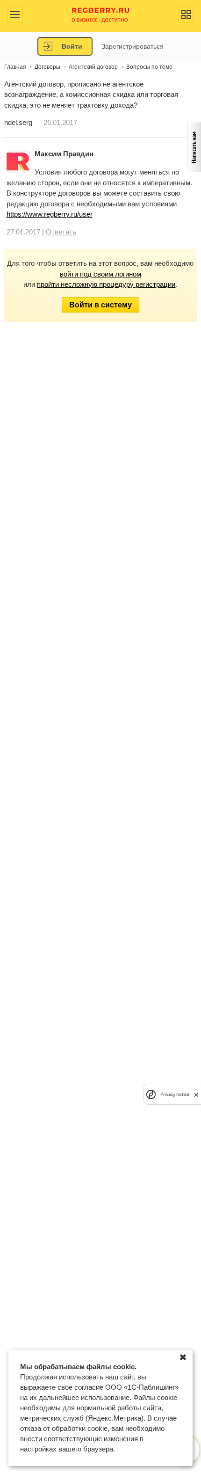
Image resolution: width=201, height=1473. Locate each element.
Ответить (61, 232)
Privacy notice (174, 1094)
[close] (196, 1094)
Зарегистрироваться (132, 46)
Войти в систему (100, 305)
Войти (72, 46)
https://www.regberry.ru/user (50, 214)
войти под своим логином (100, 274)
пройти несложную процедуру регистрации (106, 284)
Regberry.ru (101, 14)
